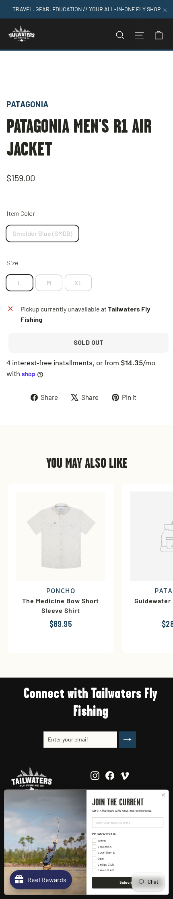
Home (14, 70)
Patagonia (27, 104)
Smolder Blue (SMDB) (42, 233)
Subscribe (127, 883)
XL (78, 283)
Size (12, 262)
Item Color (20, 213)
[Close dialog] (163, 795)
